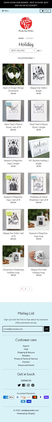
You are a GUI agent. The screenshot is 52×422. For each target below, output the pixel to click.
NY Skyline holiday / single (39, 162)
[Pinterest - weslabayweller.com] (32, 385)
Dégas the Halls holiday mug (39, 271)
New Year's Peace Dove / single (39, 126)
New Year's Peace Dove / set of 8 (13, 126)
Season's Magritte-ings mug (38, 235)
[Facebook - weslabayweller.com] (23, 385)
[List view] (41, 50)
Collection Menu (25, 58)
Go (46, 329)
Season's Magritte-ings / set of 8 (13, 198)
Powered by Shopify (26, 413)
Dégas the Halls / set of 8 (13, 235)
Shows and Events (26, 365)
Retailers (26, 355)
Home (21, 38)
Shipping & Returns (26, 352)
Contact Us (26, 380)
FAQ (26, 349)
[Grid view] (38, 50)
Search (26, 346)
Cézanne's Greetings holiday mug (13, 271)
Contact (26, 362)
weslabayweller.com (30, 410)
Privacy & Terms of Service (26, 359)
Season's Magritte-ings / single (13, 162)
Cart (46, 11)
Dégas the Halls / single (38, 89)
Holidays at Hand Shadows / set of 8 (38, 198)
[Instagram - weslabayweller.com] (28, 385)
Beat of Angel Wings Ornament (13, 89)
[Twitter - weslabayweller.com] (19, 385)
